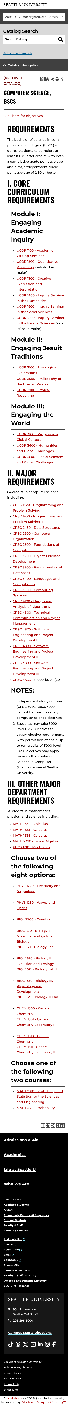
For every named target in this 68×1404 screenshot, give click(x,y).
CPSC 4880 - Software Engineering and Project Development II (33, 651)
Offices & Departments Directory (25, 1280)
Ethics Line (11, 1389)
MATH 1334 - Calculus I (31, 824)
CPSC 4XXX (22, 680)
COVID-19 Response (16, 1285)
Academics (15, 1154)
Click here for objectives (23, 116)
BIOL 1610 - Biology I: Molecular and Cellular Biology (35, 936)
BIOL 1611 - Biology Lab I (36, 947)
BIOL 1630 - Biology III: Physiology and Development (35, 986)
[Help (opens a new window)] (62, 79)
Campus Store (13, 1264)
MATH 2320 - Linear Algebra (35, 841)
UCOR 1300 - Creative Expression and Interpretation (34, 284)
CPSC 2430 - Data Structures (36, 527)
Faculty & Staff (13, 1225)
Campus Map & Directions (30, 1333)
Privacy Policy (12, 1372)
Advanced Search (17, 53)
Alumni (8, 1209)
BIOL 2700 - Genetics (34, 919)
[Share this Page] (52, 79)
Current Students (15, 1220)
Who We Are (16, 1184)
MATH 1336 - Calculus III (32, 835)
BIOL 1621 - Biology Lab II (37, 969)
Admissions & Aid (21, 1140)
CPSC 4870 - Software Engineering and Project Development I (33, 634)
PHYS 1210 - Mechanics (31, 847)
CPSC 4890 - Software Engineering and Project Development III (33, 668)
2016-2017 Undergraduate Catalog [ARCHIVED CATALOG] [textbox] (35, 17)
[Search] (60, 39)
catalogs (15, 1398)
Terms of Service (14, 1378)
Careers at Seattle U (17, 1270)
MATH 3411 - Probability (36, 1108)
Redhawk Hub (13, 1239)
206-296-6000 (23, 1320)
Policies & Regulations (18, 1367)
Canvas (8, 1244)
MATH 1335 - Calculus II (31, 830)
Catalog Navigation (23, 65)
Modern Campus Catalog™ (44, 1402)
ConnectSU (11, 1259)
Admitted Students (16, 1204)
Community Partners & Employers (26, 1215)
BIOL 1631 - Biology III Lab (37, 997)
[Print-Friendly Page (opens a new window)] (57, 79)
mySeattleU (11, 1249)
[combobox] (34, 17)
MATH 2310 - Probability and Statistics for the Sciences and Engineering (40, 1096)
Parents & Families (16, 1230)
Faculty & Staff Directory (20, 1275)
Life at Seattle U (20, 1169)
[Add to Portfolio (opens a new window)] (47, 79)
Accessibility (11, 1384)
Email (7, 1254)
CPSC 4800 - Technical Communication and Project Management (36, 618)
